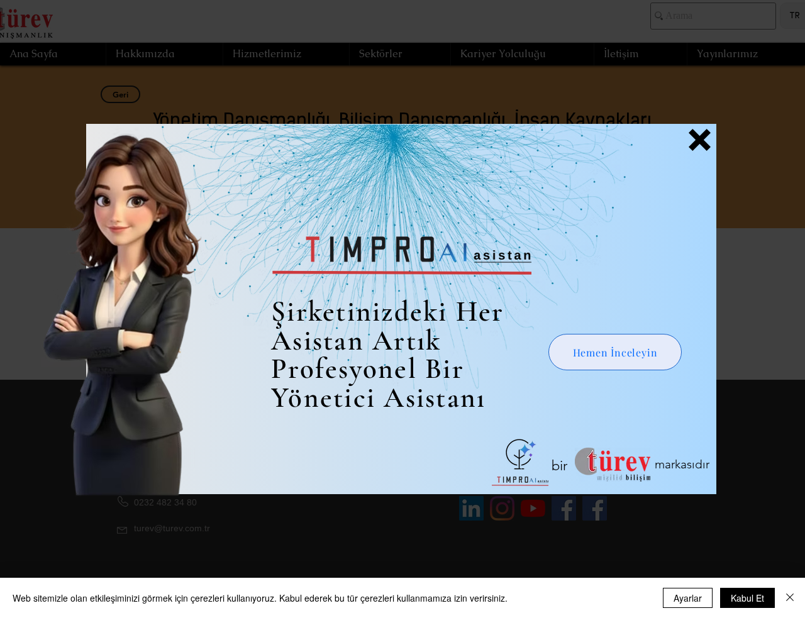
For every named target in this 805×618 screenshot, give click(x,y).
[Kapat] (789, 598)
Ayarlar (688, 598)
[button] (700, 140)
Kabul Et (747, 598)
